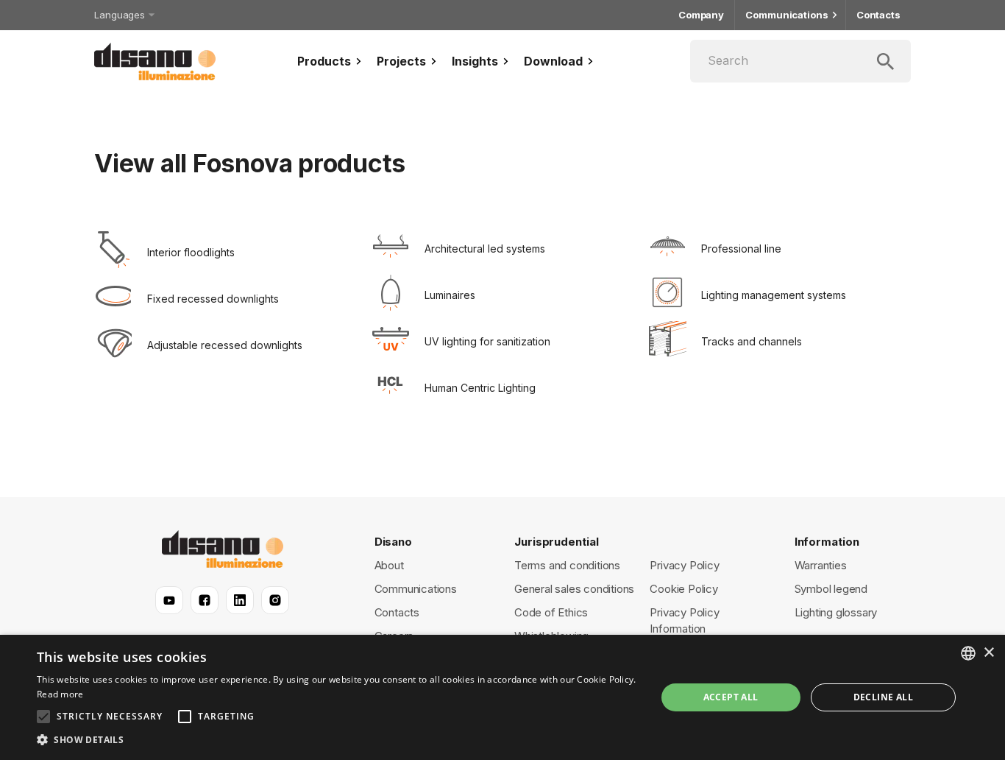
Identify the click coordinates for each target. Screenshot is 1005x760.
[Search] (800, 61)
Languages (119, 15)
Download (553, 61)
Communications (786, 15)
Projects (401, 61)
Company (701, 15)
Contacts (878, 15)
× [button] (988, 652)
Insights (475, 61)
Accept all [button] (731, 697)
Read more (60, 694)
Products (324, 61)
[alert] (502, 697)
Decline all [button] (883, 697)
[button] (337, 740)
